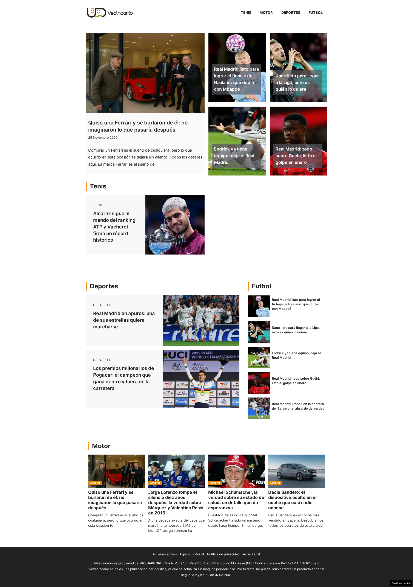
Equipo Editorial (192, 554)
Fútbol (316, 12)
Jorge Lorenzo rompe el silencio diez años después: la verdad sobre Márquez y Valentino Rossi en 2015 (175, 503)
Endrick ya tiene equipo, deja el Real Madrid (234, 155)
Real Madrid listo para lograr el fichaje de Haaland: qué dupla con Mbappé (236, 79)
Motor (266, 12)
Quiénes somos (165, 554)
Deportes (290, 12)
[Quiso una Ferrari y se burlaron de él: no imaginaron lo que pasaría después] (116, 471)
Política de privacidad (223, 554)
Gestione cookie (401, 583)
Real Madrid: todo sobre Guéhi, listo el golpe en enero (296, 155)
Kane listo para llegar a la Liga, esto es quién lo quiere (297, 82)
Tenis (246, 12)
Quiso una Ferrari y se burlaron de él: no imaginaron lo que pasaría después (115, 500)
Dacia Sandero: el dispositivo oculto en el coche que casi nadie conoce (292, 500)
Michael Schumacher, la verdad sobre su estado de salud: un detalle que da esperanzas (236, 500)
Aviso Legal (251, 554)
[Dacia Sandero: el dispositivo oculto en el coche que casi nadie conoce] (296, 471)
